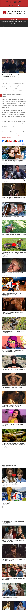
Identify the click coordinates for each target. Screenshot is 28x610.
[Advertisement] (14, 42)
